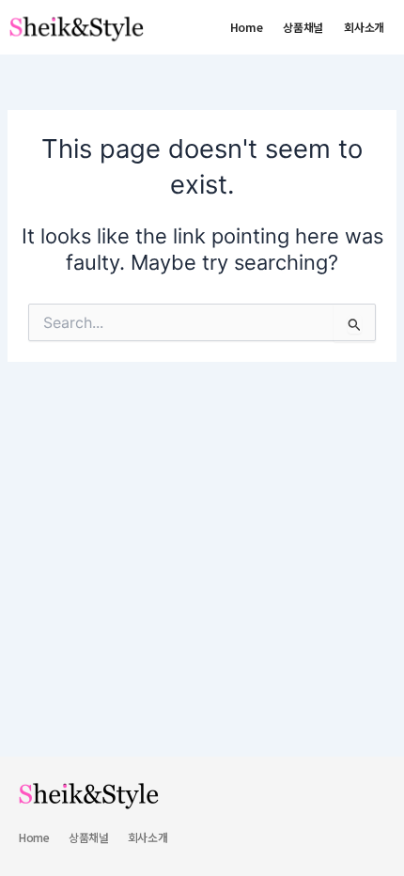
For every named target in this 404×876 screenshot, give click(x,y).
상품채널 (303, 27)
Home (246, 27)
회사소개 (364, 27)
